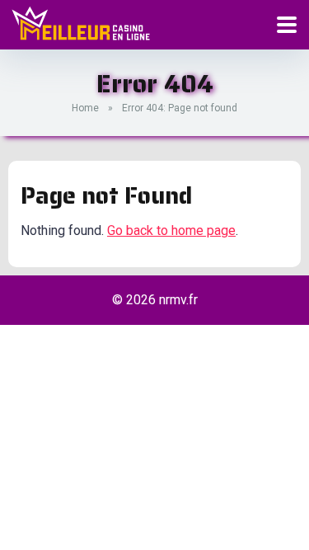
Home (85, 108)
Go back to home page (171, 230)
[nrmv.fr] (81, 23)
